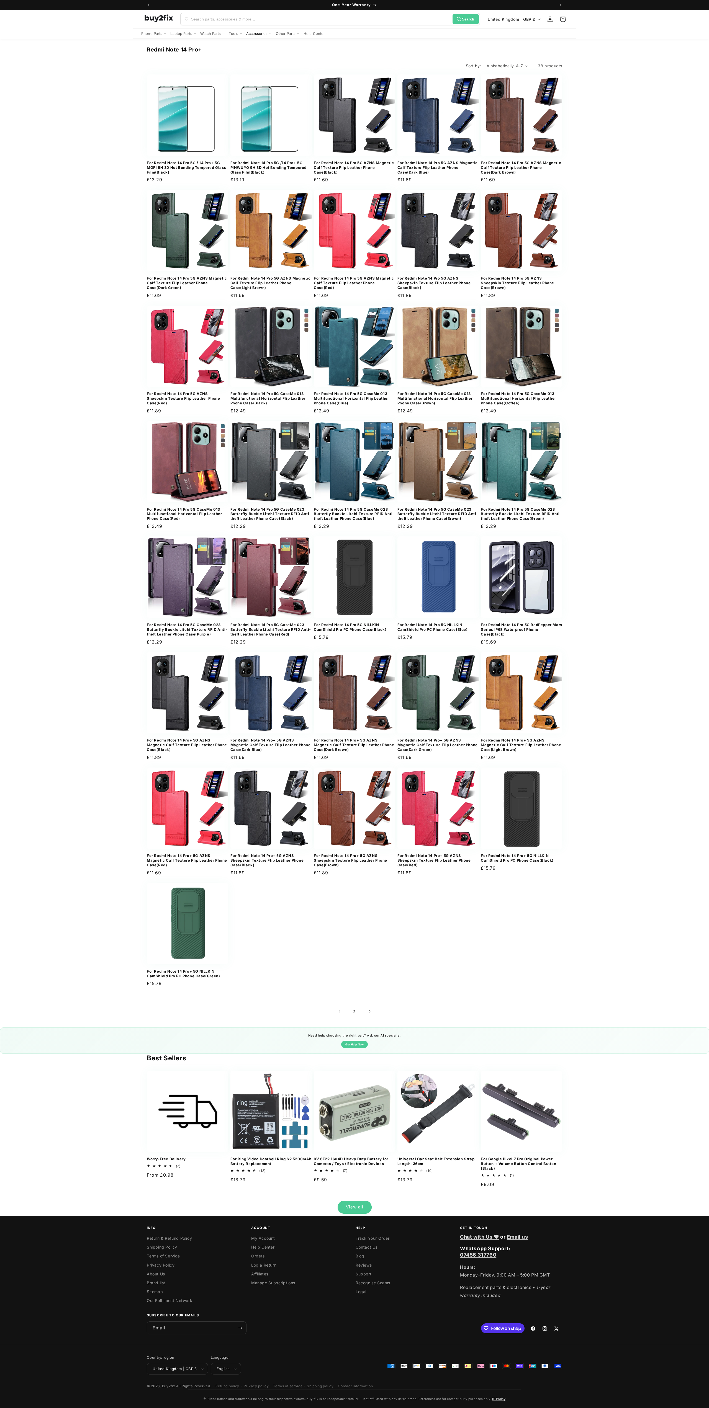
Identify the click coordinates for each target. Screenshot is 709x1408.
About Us (156, 1274)
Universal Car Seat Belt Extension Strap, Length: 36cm (436, 1161)
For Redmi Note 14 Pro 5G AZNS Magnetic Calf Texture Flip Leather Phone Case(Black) (354, 167)
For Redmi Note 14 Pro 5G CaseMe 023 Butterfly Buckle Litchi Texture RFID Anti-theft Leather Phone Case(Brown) (437, 514)
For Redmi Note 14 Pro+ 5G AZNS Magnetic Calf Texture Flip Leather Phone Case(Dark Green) (437, 745)
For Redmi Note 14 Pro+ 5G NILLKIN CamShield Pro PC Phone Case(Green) (183, 973)
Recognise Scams (373, 1282)
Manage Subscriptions (273, 1282)
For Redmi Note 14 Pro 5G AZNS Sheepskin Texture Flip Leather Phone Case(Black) (434, 283)
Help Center (263, 1247)
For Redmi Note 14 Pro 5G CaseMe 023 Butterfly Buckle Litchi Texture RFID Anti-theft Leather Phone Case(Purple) (187, 629)
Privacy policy (256, 1386)
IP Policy (498, 1399)
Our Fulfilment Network (169, 1300)
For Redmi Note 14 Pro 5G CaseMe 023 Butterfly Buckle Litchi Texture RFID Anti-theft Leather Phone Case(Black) (270, 514)
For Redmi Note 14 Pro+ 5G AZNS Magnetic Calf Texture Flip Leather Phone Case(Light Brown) (521, 745)
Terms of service (287, 1386)
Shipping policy (320, 1386)
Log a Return (263, 1265)
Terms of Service (163, 1256)
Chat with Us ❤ (479, 1237)
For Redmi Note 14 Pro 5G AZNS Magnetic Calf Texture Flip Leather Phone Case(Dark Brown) (521, 167)
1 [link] (340, 1011)
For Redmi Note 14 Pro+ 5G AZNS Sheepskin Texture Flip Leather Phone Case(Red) (434, 860)
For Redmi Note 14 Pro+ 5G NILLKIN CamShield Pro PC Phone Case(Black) (517, 857)
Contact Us (366, 1247)
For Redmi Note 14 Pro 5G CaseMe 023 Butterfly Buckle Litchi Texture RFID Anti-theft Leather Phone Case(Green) (521, 514)
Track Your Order (373, 1238)
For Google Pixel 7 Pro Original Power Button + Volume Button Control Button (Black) (518, 1164)
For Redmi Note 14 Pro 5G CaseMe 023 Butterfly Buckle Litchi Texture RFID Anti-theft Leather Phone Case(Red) (270, 629)
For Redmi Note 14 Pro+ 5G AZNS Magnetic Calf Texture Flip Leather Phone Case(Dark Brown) (354, 745)
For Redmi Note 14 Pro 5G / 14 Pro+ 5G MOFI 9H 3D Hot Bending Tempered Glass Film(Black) (186, 167)
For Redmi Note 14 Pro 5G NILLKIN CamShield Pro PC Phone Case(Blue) (432, 627)
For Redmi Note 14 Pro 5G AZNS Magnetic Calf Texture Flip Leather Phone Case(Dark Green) (187, 283)
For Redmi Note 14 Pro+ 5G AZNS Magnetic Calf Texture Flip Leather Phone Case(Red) (187, 860)
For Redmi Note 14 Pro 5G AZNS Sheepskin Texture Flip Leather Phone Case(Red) (183, 398)
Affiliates (259, 1274)
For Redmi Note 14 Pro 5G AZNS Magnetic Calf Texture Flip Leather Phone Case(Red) (354, 283)
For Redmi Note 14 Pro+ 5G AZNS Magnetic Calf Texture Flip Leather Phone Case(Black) (187, 745)
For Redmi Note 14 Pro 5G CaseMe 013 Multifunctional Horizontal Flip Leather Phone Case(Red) (184, 514)
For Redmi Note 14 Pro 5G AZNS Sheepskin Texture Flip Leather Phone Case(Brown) (517, 283)
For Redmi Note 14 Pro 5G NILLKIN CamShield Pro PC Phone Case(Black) (350, 627)
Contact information (355, 1386)
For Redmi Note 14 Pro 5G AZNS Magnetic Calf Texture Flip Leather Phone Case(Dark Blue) (437, 167)
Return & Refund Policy (169, 1238)
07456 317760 (478, 1255)
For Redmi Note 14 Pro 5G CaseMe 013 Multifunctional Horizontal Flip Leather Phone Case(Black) (267, 398)
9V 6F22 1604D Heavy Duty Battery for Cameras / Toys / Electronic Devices (351, 1161)
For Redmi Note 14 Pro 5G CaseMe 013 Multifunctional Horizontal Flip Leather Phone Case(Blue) (351, 398)
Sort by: (473, 65)
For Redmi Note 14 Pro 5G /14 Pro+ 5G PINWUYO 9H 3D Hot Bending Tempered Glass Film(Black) (268, 167)
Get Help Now (354, 1044)
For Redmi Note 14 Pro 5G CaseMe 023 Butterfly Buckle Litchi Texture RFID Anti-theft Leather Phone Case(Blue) (354, 514)
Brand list (156, 1282)
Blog (360, 1256)
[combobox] (321, 19)
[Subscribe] (240, 1327)
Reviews (364, 1265)
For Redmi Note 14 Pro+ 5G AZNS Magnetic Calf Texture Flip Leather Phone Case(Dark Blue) (270, 745)
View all (354, 1207)
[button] (563, 19)
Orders (258, 1256)
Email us (517, 1237)
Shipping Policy (162, 1247)
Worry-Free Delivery (166, 1159)
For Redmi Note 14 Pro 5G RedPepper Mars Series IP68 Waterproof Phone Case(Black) (521, 629)
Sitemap (155, 1291)
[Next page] (369, 1011)
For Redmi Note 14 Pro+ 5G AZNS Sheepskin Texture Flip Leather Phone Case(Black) (267, 860)
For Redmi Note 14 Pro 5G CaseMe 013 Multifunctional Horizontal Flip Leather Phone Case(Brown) (434, 398)
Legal (361, 1291)
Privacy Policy (160, 1265)
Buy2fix (168, 1386)
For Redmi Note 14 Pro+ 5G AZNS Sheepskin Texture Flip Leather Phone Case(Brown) (350, 860)
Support (363, 1274)
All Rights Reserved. (193, 1386)
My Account (263, 1238)
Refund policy (227, 1386)
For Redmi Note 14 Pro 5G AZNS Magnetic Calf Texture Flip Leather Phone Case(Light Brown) (270, 283)
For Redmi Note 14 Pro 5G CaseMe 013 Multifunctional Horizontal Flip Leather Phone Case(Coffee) (518, 398)
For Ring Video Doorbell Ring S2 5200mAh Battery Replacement (271, 1161)
